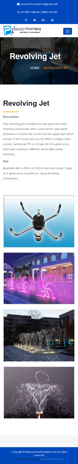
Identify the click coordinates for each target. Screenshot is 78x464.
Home (35, 67)
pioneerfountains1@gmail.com (39, 4)
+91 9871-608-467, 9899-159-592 (38, 12)
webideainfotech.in (52, 459)
